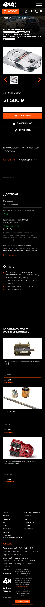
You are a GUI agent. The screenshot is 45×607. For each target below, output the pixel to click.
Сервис (27, 516)
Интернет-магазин (26, 18)
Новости (6, 519)
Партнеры (28, 529)
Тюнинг (27, 519)
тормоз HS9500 (10, 411)
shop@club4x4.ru (10, 573)
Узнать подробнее (21, 587)
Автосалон (29, 522)
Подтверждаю (22, 601)
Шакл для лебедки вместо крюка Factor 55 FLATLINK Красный (20, 462)
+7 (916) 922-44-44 (29, 551)
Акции (27, 526)
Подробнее (10, 255)
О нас (5, 512)
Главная (7, 18)
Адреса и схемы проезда (14, 555)
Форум (6, 516)
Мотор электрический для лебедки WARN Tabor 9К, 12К (22, 363)
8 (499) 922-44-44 (25, 548)
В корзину (9, 382)
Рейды (5, 526)
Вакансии (7, 529)
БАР (4, 522)
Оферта (6, 532)
